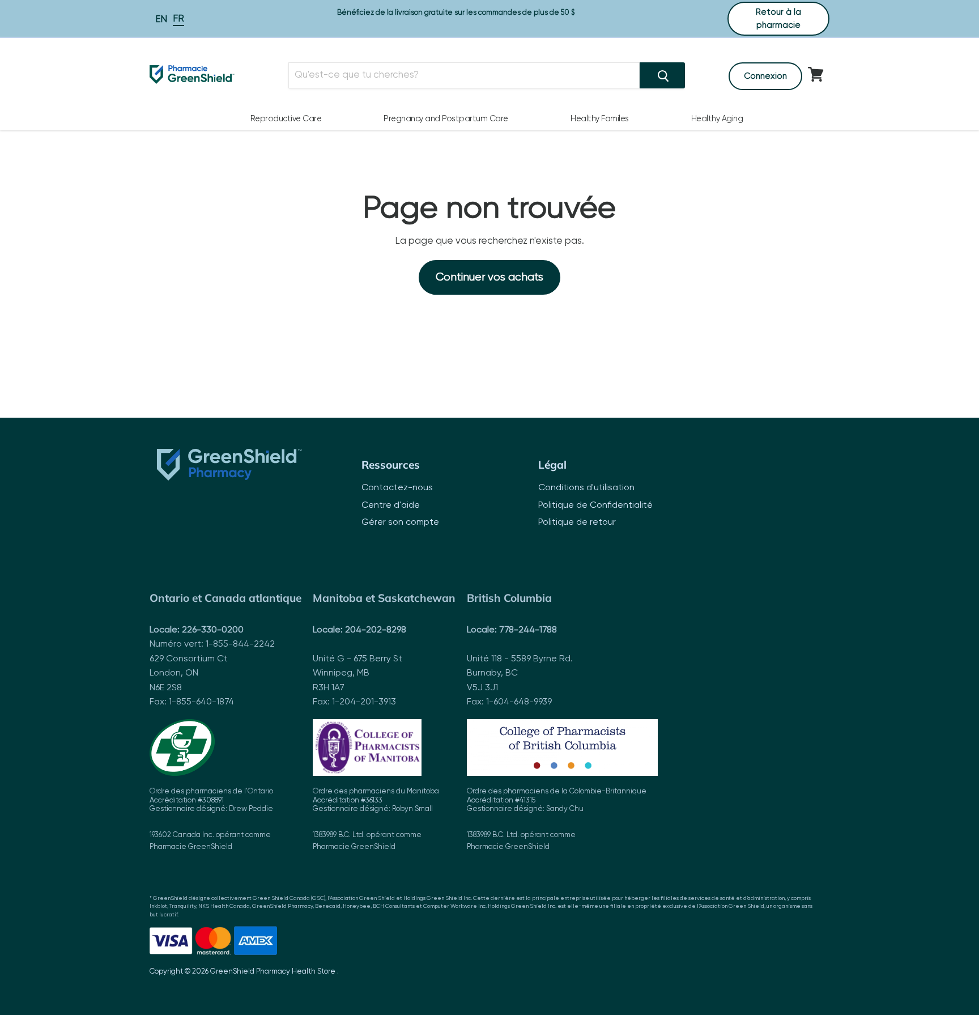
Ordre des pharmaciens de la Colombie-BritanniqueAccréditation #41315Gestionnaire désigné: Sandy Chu (556, 819)
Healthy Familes (600, 119)
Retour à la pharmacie (778, 18)
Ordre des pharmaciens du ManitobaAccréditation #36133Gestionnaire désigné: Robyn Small (376, 819)
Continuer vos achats (489, 277)
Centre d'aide (390, 505)
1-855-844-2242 (240, 644)
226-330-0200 (213, 630)
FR (178, 19)
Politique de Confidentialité (595, 505)
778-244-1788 (528, 630)
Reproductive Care (286, 119)
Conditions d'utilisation (586, 487)
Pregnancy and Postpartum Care (446, 119)
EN (161, 19)
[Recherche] (662, 75)
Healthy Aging (717, 119)
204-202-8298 (375, 630)
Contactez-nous (397, 487)
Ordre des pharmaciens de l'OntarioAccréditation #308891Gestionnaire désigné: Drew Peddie (211, 819)
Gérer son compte (400, 522)
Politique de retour (577, 522)
